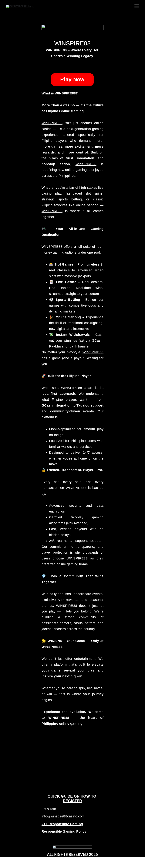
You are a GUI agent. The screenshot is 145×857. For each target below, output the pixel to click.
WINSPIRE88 (65, 93)
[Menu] (136, 6)
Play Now (72, 79)
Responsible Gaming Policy (64, 831)
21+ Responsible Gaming (62, 824)
